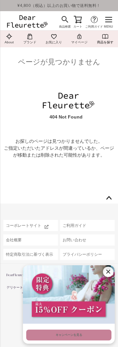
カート (77, 26)
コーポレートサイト (23, 225)
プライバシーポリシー (82, 254)
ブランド (29, 42)
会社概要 (14, 240)
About (9, 42)
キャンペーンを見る (69, 334)
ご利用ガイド (94, 26)
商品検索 (65, 26)
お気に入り (54, 42)
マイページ (79, 42)
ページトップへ (109, 198)
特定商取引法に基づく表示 (29, 254)
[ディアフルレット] (27, 22)
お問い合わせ (74, 240)
